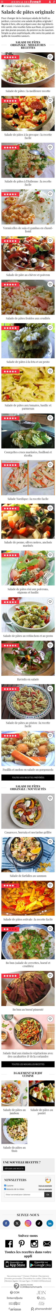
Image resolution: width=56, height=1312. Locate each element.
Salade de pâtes (22, 6)
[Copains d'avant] (14, 1303)
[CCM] (14, 1292)
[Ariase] (14, 1309)
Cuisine (9, 1185)
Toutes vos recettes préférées (28, 777)
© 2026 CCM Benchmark (41, 1281)
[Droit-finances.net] (41, 1298)
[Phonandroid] (41, 1309)
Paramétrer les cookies (32, 1279)
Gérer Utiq (47, 1279)
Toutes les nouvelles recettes (28, 1064)
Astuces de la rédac (15, 1189)
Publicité (34, 1276)
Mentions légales (11, 1281)
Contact (26, 1276)
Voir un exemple (45, 1185)
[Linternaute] (14, 1298)
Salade (9, 6)
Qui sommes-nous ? (14, 1276)
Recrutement (44, 1276)
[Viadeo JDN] (41, 1303)
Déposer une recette (14, 1168)
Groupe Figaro (25, 1281)
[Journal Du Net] (41, 1292)
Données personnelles (13, 1279)
